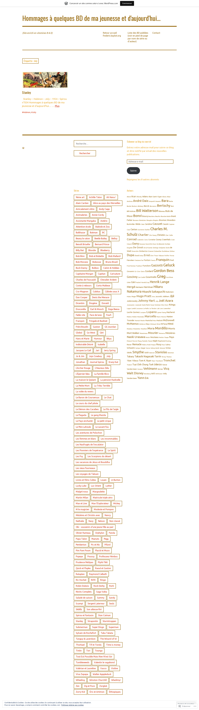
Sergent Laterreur (96, 603)
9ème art (80, 197)
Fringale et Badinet (98, 321)
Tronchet (169, 360)
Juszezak (138, 305)
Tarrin (157, 356)
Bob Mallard (114, 256)
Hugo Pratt (143, 296)
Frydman (139, 266)
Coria (146, 240)
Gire (138, 271)
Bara (165, 201)
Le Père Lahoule (83, 427)
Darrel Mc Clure (151, 244)
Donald (105, 303)
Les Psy (79, 456)
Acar (133, 196)
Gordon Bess (164, 271)
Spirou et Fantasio (85, 615)
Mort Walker (133, 333)
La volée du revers (84, 391)
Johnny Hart (146, 300)
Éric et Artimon (97, 692)
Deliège (156, 248)
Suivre (133, 170)
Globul (79, 332)
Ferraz (172, 255)
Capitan (101, 274)
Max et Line (81, 503)
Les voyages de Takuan (87, 474)
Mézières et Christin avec (88, 515)
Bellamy (140, 206)
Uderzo (158, 364)
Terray (164, 357)
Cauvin (166, 224)
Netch (148, 337)
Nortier (161, 337)
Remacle (137, 344)
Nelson (101, 521)
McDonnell (168, 320)
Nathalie (80, 521)
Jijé (172, 296)
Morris (171, 328)
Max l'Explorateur (100, 503)
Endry (141, 255)
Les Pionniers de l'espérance (89, 450)
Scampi (79, 603)
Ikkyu (109, 338)
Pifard (107, 544)
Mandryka (140, 317)
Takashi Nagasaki (144, 356)
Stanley (26, 92)
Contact (156, 33)
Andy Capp (104, 209)
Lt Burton (115, 480)
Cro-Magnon (82, 291)
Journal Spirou (97, 362)
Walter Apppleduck (102, 674)
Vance (164, 365)
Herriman (148, 287)
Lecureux (139, 308)
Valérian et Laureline (86, 668)
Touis (153, 361)
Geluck (169, 265)
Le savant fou (102, 427)
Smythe (138, 352)
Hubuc (129, 296)
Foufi (108, 315)
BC (103, 232)
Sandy (112, 597)
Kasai (152, 305)
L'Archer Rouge (83, 368)
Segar (143, 348)
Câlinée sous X (112, 291)
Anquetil (152, 201)
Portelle (145, 341)
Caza (128, 229)
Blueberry (105, 250)
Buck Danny (81, 268)
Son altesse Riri (94, 609)
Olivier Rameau (83, 533)
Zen (77, 686)
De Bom (167, 244)
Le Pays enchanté (84, 421)
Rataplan (80, 574)
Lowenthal (166, 308)
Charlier (143, 234)
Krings (172, 304)
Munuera (162, 333)
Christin (161, 235)
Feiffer (166, 255)
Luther (109, 486)
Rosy (159, 344)
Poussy (90, 556)
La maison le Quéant (86, 380)
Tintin (79, 650)
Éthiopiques (115, 692)
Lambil (133, 308)
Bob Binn (80, 256)
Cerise (134, 229)
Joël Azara (166, 300)
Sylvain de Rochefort (86, 633)
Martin (142, 320)
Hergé (131, 286)
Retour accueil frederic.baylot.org (112, 34)
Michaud (153, 324)
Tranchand (159, 361)
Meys (148, 324)
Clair (167, 235)
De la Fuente (148, 248)
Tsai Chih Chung (140, 364)
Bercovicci (153, 206)
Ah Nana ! (111, 197)
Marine (163, 317)
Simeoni (162, 348)
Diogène (93, 303)
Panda (112, 533)
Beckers (134, 206)
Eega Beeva (113, 309)
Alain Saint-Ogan (155, 197)
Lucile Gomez (133, 312)
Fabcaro (161, 255)
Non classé (114, 521)
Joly (34, 112)
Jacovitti (158, 296)
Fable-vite (80, 315)
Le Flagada (81, 415)
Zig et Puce (89, 686)
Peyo (171, 337)
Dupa (130, 255)
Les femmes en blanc (86, 438)
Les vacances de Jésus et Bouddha (93, 462)
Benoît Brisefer (83, 244)
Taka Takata (107, 633)
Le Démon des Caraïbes (87, 409)
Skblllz (79, 609)
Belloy (114, 238)
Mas (154, 320)
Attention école (83, 226)
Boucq (145, 216)
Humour (98, 338)
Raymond (162, 341)
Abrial (129, 197)
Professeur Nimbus (108, 556)
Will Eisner (159, 374)
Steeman (171, 353)
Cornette (151, 240)
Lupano (151, 311)
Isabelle (101, 344)
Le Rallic (146, 308)
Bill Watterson (147, 211)
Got (139, 277)
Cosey (159, 239)
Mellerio (142, 324)
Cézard (129, 244)
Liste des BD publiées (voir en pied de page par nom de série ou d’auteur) (138, 37)
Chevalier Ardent (108, 279)
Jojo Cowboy (95, 356)
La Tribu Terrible (102, 385)
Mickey (116, 503)
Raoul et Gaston (103, 568)
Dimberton (143, 251)
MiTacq (164, 324)
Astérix (103, 221)
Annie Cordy (98, 215)
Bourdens (151, 216)
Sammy (100, 597)
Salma (167, 345)
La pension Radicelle (110, 380)
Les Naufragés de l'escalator (90, 444)
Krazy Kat (113, 362)
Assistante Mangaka (86, 221)
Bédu (138, 224)
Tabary (130, 356)
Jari (97, 350)
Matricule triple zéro (102, 497)
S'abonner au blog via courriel (139, 141)
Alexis (164, 197)
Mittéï (171, 324)
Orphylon (99, 533)
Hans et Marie (82, 338)
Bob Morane (82, 262)
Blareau (162, 211)
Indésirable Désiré (84, 344)
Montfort (144, 329)
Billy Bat (80, 250)
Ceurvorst (140, 229)
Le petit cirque (104, 421)
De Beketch (160, 244)
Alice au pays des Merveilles (106, 203)
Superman (114, 627)
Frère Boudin (82, 327)
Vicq (166, 368)
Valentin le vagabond (104, 662)
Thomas (169, 357)
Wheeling (80, 680)
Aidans (145, 196)
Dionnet (151, 251)
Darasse (142, 244)
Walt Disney (135, 373)
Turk (151, 364)
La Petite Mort (82, 385)
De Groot (138, 247)
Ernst (147, 255)
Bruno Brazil (112, 262)
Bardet (129, 206)
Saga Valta (101, 591)
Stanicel (152, 353)
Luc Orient (96, 486)
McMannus (133, 323)
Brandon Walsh (166, 216)
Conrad (132, 239)
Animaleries (81, 215)
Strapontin (93, 621)
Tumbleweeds (82, 662)
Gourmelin (151, 277)
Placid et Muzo (102, 550)
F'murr (156, 255)
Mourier (153, 332)
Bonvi (137, 216)
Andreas (130, 201)
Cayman (171, 224)
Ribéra (144, 345)
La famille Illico (101, 374)
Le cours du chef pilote (87, 403)
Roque (153, 345)
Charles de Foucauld (86, 279)
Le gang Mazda (98, 415)
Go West (91, 332)
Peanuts (95, 539)
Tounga (98, 650)
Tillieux (135, 361)
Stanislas (161, 352)
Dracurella (81, 309)
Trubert (129, 365)
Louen (104, 480)
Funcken (147, 266)
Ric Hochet (81, 580)
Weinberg (147, 374)
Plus (57, 106)
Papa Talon (81, 539)
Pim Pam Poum (83, 550)
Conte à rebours (84, 285)
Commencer (127, 3)
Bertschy (163, 205)
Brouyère (150, 220)
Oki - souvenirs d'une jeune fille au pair (94, 527)
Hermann (139, 287)
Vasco (103, 668)
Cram (173, 240)
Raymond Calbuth (98, 574)
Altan (168, 197)
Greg (161, 276)
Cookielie (140, 240)
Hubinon (26, 112)
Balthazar (80, 232)
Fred (172, 260)
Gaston (96, 327)
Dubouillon (157, 251)
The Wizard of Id (108, 639)
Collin (171, 235)
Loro (161, 308)
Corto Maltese (103, 285)
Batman (94, 232)
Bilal (172, 206)
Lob (158, 308)
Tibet (129, 361)
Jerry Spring (109, 350)
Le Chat (107, 397)
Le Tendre (152, 308)
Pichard (129, 341)
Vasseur (140, 369)
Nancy (108, 515)
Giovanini (130, 271)
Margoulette (99, 491)
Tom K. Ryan (145, 360)
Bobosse (96, 262)
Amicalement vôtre (85, 209)
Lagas (129, 308)
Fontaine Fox (139, 260)
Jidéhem (166, 296)
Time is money (113, 645)
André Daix (141, 200)
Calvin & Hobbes (111, 268)
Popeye (79, 556)
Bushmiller (131, 224)
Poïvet (150, 341)
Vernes (160, 369)
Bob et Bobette (96, 256)
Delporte (162, 248)
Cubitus (96, 291)
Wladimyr (116, 680)
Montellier (136, 329)
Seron (148, 348)
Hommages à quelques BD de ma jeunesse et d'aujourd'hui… (91, 18)
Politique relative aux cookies (72, 705)
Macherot (171, 312)
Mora (150, 328)
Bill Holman (131, 211)
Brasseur (136, 220)
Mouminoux (143, 333)
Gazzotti (157, 265)
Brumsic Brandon (167, 220)
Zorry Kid (80, 692)
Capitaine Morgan (84, 274)
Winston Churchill (98, 680)
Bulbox (95, 268)
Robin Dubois (82, 586)
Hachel (138, 282)
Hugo (134, 296)
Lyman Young (161, 312)
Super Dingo (98, 627)
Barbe (171, 201)
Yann (140, 377)
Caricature (115, 274)
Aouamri (158, 201)
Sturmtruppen (109, 621)
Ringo (103, 580)
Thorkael (80, 645)
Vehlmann (150, 368)
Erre (152, 255)
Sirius (168, 348)
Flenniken (130, 260)
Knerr (167, 305)
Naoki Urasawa (136, 336)
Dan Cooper (81, 297)
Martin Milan (82, 497)
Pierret (134, 341)
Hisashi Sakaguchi (153, 291)
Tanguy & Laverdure (85, 639)
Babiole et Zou (102, 226)
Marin (159, 317)
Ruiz (163, 345)
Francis (153, 260)
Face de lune (96, 315)
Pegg (106, 539)
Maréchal (149, 320)
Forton (147, 260)
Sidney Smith (155, 348)
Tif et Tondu (95, 645)
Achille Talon (95, 197)
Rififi (93, 580)
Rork (111, 586)
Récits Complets (84, 591)
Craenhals (166, 239)
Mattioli (159, 320)
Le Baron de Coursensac (88, 397)
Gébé (129, 282)
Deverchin (135, 251)
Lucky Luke (81, 486)
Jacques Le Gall (83, 350)
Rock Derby (99, 586)
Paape (166, 337)
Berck (146, 206)
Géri (102, 332)
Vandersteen (132, 369)
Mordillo (161, 328)
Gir (136, 271)
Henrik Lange (159, 282)
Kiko (162, 305)
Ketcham (158, 305)
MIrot (158, 324)
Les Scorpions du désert (99, 456)
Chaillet (147, 229)
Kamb (144, 305)
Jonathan (80, 362)
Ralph (155, 341)
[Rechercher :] (98, 143)
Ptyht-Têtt (103, 562)
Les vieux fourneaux (85, 468)
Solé (146, 352)
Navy (91, 521)
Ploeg (140, 341)
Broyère (156, 220)
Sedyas (137, 348)
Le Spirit (112, 450)
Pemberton (81, 544)
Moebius (130, 329)
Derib (167, 248)
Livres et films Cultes (86, 480)
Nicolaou (154, 337)
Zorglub (103, 686)
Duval (137, 255)
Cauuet (157, 223)
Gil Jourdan (110, 327)
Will (153, 373)
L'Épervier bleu (83, 374)
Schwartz (131, 348)
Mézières (170, 333)
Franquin (80, 321)
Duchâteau (165, 251)
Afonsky (139, 197)
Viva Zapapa (82, 674)
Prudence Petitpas (84, 562)
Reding (168, 341)
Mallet (134, 317)
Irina (153, 296)
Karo (148, 305)
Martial (137, 320)
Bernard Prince (102, 244)
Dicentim (80, 303)
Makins (129, 317)
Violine (114, 668)
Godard (149, 271)
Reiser (129, 345)
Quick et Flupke (83, 568)
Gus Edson (169, 277)
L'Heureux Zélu (102, 368)
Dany (135, 243)
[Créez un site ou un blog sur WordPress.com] (23, 148)
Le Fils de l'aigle (110, 409)
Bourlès (157, 216)
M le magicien (82, 509)
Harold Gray (145, 282)
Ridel (149, 345)
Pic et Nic (95, 544)
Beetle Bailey (100, 238)
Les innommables (109, 438)
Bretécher (142, 220)
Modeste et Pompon (104, 509)
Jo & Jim (80, 356)
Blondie (92, 250)
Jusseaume (131, 305)
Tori (88, 650)
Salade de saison (84, 597)
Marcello (150, 316)
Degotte (130, 248)
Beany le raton (83, 238)
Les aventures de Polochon (89, 433)
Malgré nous (82, 491)
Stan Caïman (104, 615)
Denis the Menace (100, 297)
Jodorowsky (132, 301)
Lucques (143, 312)
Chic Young (152, 235)
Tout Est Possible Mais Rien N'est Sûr (94, 656)
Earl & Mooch (97, 309)
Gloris (143, 271)
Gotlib (143, 277)
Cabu (142, 224)
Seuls (111, 603)
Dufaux (172, 251)
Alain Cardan (82, 203)
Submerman (82, 627)
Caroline (148, 224)
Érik (147, 378)
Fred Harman (131, 266)
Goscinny (132, 276)
